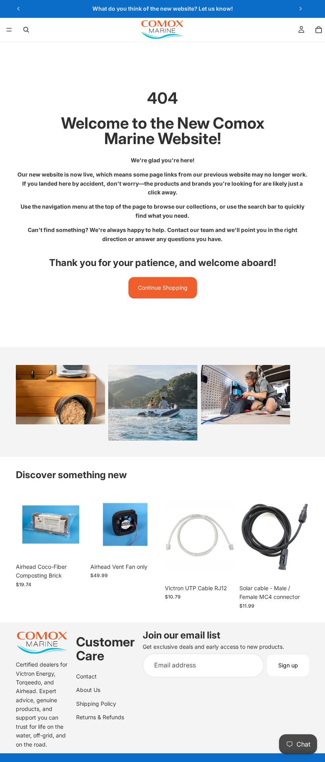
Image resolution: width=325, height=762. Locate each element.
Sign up (288, 665)
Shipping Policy (96, 703)
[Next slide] (300, 8)
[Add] (73, 547)
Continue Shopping (162, 287)
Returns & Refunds (100, 717)
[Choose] (222, 568)
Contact (86, 676)
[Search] (26, 29)
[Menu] (9, 30)
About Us (88, 689)
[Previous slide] (18, 8)
